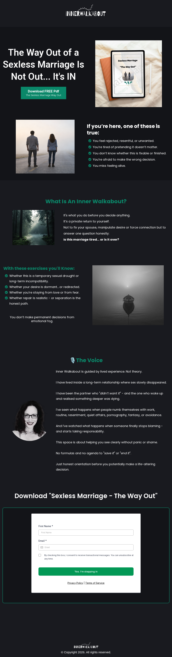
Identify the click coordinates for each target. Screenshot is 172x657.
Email (42, 540)
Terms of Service (94, 583)
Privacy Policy (75, 583)
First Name (45, 526)
